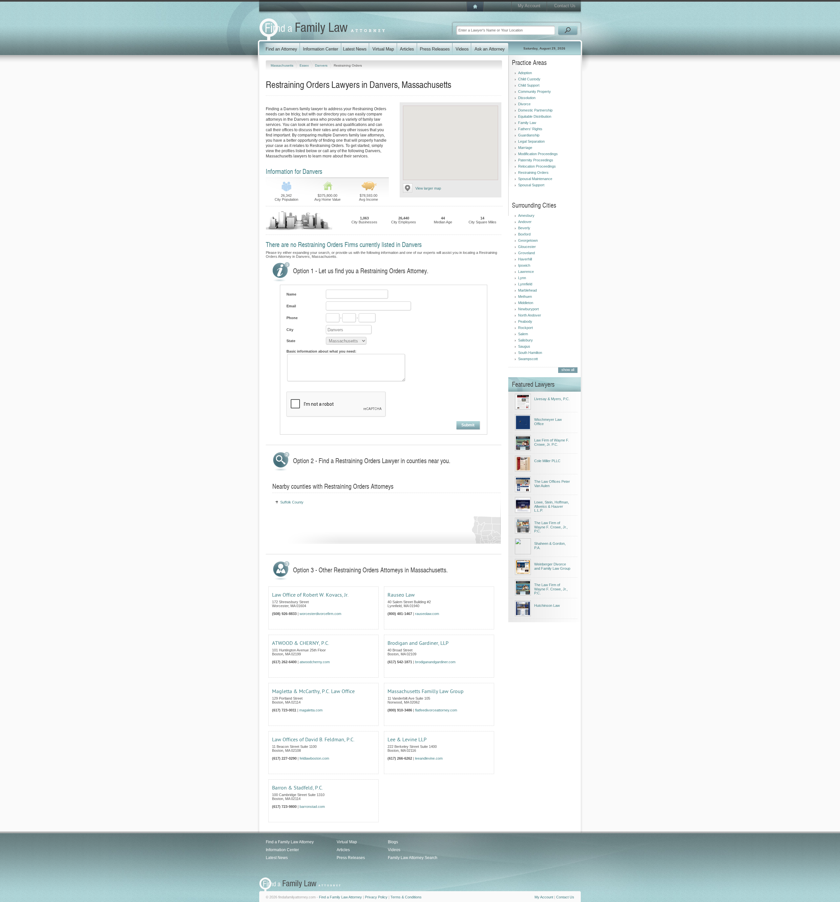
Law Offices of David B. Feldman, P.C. (313, 740)
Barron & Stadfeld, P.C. (297, 788)
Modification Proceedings (538, 154)
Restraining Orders (533, 172)
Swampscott (528, 359)
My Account (529, 5)
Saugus (524, 346)
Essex (305, 65)
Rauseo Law (401, 595)
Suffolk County (292, 502)
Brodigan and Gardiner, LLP (418, 643)
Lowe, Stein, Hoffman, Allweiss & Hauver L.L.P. (551, 506)
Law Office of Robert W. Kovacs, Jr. (310, 595)
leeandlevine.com (429, 758)
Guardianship (528, 135)
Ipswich (524, 265)
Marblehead (527, 290)
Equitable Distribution (534, 116)
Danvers (321, 65)
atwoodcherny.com (315, 662)
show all (567, 370)
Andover (525, 222)
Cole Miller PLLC (547, 461)
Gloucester (527, 247)
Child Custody (529, 79)
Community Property (534, 91)
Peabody (525, 321)
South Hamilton (530, 353)
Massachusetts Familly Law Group (426, 691)
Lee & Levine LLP (407, 740)
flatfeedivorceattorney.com (436, 710)
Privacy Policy (376, 897)
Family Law (527, 123)
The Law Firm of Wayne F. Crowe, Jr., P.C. (551, 527)
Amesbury (526, 215)
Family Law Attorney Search (412, 857)
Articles (343, 850)
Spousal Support (531, 185)
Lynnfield (525, 284)
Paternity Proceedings (535, 160)
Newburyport (528, 309)
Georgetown (528, 240)
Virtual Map (347, 842)
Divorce (524, 104)
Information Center (282, 850)
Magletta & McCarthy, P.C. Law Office (313, 691)
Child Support (528, 85)
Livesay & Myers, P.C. (552, 399)
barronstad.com (312, 807)
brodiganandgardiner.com (435, 662)
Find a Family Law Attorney (290, 842)
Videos (394, 850)
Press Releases (351, 857)
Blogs (393, 842)
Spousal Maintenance (535, 179)
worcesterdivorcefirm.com (320, 614)
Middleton (525, 303)
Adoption (525, 73)
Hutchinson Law (547, 605)
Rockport (525, 328)
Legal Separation (531, 141)
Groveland (526, 253)
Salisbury (525, 340)
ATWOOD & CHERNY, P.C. (300, 643)
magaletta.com (311, 710)
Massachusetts (282, 65)
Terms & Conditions (406, 897)
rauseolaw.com (427, 614)
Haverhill (525, 259)
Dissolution (527, 98)
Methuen (525, 296)
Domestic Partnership (535, 110)
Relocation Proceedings (537, 166)
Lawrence (526, 272)
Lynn (522, 278)
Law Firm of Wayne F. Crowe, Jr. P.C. (551, 442)
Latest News (277, 857)
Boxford (524, 234)
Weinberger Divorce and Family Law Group (552, 566)
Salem (523, 334)
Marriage (525, 148)
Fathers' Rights (530, 129)
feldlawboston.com (314, 758)
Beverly (524, 228)
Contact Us (565, 5)
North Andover (529, 315)
